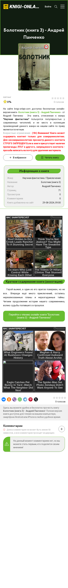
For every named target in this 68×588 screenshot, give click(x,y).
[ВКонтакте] (4, 399)
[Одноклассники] (9, 399)
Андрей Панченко (51, 186)
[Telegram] (25, 399)
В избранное (19, 157)
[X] (36, 399)
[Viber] (14, 399)
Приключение (53, 178)
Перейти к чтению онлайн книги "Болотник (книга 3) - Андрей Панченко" (34, 316)
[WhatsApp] (20, 399)
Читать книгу (52, 157)
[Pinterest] (30, 399)
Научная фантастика (33, 178)
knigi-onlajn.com (25, 6)
